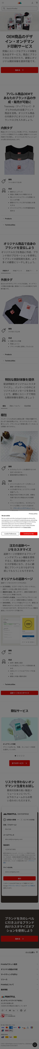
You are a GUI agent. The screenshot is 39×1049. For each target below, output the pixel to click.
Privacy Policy (27, 527)
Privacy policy (33, 514)
